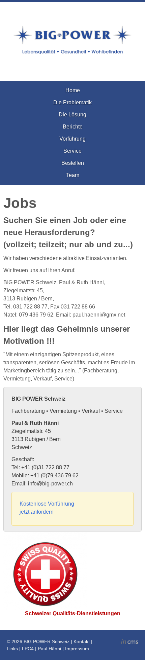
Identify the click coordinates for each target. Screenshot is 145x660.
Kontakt (82, 641)
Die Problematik (72, 102)
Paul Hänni (49, 648)
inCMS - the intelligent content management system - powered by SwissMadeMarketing (129, 642)
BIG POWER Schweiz (46, 641)
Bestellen (72, 163)
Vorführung (72, 139)
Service (72, 151)
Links (12, 648)
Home (72, 90)
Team (72, 175)
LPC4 (28, 648)
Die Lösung (72, 114)
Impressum (77, 648)
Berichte (73, 127)
